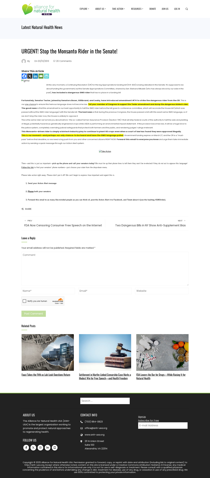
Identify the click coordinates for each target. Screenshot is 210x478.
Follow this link (27, 167)
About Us (99, 8)
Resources (136, 8)
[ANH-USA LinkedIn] (47, 448)
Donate (152, 8)
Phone (31, 191)
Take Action (117, 8)
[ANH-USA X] (33, 448)
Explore (83, 8)
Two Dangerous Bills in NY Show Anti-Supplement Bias (150, 223)
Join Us (165, 8)
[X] (29, 76)
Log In (177, 8)
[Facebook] (24, 76)
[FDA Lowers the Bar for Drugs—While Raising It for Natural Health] (162, 352)
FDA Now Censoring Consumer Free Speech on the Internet (63, 223)
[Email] (40, 76)
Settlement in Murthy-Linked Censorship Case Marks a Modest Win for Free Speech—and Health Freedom (105, 376)
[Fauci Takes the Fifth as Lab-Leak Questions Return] (48, 352)
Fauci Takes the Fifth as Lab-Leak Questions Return (46, 375)
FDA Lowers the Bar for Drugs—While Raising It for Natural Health (161, 376)
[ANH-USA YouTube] (55, 448)
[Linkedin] (35, 76)
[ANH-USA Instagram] (40, 448)
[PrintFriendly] (46, 76)
